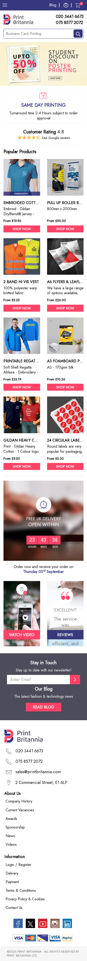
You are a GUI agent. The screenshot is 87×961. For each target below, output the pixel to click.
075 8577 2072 (69, 23)
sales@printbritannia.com (38, 772)
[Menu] (5, 5)
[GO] (75, 679)
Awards (11, 818)
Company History (19, 801)
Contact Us (14, 907)
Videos (11, 844)
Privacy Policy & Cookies (25, 899)
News (10, 836)
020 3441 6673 (70, 17)
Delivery (12, 873)
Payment (12, 882)
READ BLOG (43, 707)
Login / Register (18, 864)
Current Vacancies (20, 810)
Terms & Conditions (21, 890)
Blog (52, 5)
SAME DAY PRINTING (43, 105)
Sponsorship (15, 827)
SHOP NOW (22, 229)
